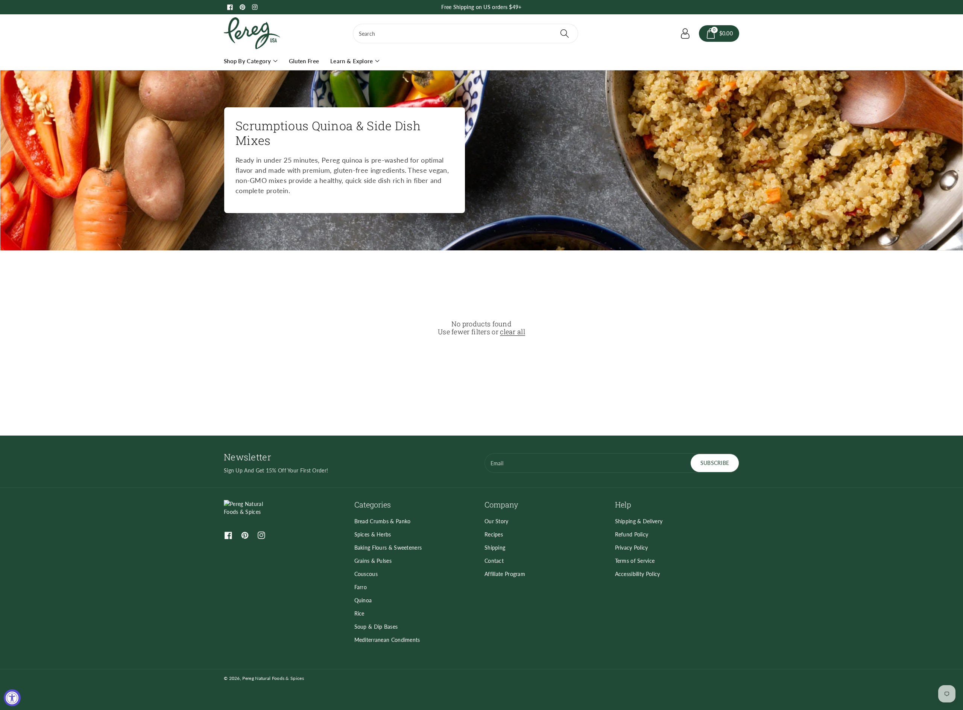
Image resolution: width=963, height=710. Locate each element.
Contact (494, 561)
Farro (360, 587)
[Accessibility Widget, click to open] (12, 697)
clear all (512, 332)
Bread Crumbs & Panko (382, 521)
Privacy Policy (631, 547)
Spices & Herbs (372, 534)
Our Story (497, 521)
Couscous (366, 574)
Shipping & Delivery (639, 521)
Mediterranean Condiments (387, 640)
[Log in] (685, 33)
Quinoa (363, 600)
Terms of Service (635, 561)
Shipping (495, 547)
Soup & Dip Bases (376, 626)
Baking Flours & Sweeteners (388, 547)
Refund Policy (632, 534)
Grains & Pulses (373, 561)
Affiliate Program (505, 574)
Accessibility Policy (637, 574)
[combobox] (465, 33)
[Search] (564, 33)
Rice (359, 613)
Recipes (494, 534)
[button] (719, 33)
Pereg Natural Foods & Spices (273, 678)
